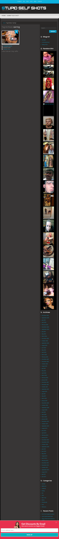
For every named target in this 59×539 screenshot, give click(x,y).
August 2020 (44, 410)
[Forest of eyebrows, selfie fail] (48, 174)
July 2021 (44, 393)
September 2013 (45, 469)
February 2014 (45, 460)
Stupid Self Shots (24, 8)
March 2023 (44, 354)
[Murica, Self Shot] (48, 238)
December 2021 (45, 382)
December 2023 (45, 338)
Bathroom (44, 486)
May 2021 (44, 396)
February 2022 (45, 377)
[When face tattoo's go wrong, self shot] (48, 186)
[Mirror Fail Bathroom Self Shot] (48, 212)
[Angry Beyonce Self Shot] (48, 290)
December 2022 (45, 359)
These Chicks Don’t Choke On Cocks (48, 519)
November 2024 (45, 327)
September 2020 (45, 407)
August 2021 (44, 391)
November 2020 (45, 403)
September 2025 (45, 317)
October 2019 (45, 423)
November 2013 (45, 465)
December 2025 (45, 315)
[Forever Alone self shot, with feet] (48, 264)
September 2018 (45, 446)
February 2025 (45, 324)
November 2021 (45, 384)
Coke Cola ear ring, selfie (10, 51)
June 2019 (44, 430)
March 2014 (44, 458)
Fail (24, 1)
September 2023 (45, 343)
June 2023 (44, 347)
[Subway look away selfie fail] (48, 70)
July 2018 (44, 449)
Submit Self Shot (13, 15)
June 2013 (44, 476)
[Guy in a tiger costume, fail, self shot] (48, 199)
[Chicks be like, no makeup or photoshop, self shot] (48, 96)
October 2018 (45, 444)
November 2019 (45, 421)
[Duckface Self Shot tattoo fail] (48, 161)
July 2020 (44, 412)
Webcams (44, 507)
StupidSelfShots (7, 46)
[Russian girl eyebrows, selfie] (48, 225)
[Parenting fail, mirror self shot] (48, 277)
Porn (43, 504)
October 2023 (45, 340)
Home (4, 15)
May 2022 (44, 370)
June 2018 (44, 451)
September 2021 (45, 389)
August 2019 (44, 428)
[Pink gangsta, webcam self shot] (48, 83)
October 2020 (45, 405)
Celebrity (19, 1)
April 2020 (44, 414)
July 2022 (44, 368)
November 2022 (45, 361)
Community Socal (45, 42)
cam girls (44, 40)
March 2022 (44, 375)
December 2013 (45, 462)
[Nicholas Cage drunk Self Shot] (48, 148)
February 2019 (45, 435)
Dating (43, 490)
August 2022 (44, 366)
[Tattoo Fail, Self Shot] (48, 109)
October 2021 (45, 386)
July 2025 (44, 320)
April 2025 (44, 322)
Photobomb (44, 502)
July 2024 (44, 331)
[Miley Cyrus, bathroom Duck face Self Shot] (48, 57)
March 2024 (44, 336)
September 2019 (45, 426)
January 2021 (44, 400)
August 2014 (44, 456)
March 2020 (44, 416)
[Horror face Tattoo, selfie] (48, 122)
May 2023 (44, 350)
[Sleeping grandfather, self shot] (48, 251)
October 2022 (45, 363)
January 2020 (44, 419)
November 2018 (45, 442)
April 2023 (44, 352)
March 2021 (44, 398)
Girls (27, 1)
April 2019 (44, 433)
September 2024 (45, 329)
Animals (43, 484)
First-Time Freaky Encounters (48, 514)
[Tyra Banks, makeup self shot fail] (48, 302)
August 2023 (44, 345)
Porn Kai (40, 1)
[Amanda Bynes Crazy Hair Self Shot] (48, 135)
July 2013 (44, 474)
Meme (35, 1)
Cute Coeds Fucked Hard (47, 516)
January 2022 (44, 380)
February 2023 (45, 357)
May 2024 (44, 334)
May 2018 (44, 453)
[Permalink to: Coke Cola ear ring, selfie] (10, 38)
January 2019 (44, 437)
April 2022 (44, 373)
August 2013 (44, 472)
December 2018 (45, 439)
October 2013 (45, 467)
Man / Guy (7, 49)
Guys (31, 1)
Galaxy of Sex (45, 44)
